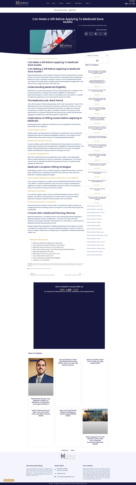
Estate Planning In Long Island (95, 209)
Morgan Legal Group (81, 484)
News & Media (78, 3)
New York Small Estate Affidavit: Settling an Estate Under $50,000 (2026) (97, 109)
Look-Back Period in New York (43, 256)
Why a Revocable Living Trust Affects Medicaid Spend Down (54, 249)
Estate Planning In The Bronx (94, 219)
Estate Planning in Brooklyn (94, 215)
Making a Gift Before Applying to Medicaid (47, 243)
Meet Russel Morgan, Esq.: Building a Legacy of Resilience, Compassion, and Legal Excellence (97, 72)
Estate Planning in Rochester (94, 228)
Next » (73, 450)
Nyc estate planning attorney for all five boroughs (97, 172)
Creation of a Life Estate (41, 260)
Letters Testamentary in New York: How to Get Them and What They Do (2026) (97, 99)
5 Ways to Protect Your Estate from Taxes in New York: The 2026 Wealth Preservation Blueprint (97, 146)
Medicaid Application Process (43, 252)
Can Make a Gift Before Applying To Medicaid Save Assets (40, 268)
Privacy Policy (71, 484)
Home (48, 3)
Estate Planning (33, 59)
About (53, 3)
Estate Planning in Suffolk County (96, 242)
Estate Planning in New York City (96, 212)
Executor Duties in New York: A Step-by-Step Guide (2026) (97, 90)
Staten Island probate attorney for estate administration (97, 181)
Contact (87, 3)
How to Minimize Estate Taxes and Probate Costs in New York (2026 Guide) (97, 155)
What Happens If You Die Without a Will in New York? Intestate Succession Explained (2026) (97, 119)
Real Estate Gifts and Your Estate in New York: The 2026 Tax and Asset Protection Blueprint (97, 128)
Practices (61, 3)
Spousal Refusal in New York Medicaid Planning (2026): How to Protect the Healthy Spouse (97, 82)
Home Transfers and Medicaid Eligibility (46, 258)
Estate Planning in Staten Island (95, 232)
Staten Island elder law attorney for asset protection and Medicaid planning (97, 198)
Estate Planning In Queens (94, 222)
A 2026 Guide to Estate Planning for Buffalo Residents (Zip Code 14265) (97, 137)
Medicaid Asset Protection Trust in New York (48, 247)
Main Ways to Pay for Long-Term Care (46, 254)
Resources (68, 3)
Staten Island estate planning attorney (97, 189)
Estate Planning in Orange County (96, 248)
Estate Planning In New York (94, 206)
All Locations (88, 466)
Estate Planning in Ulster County (95, 245)
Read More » (97, 76)
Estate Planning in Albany (93, 238)
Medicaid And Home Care (48, 59)
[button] (86, 33)
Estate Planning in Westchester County (97, 235)
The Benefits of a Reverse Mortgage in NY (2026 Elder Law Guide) (97, 164)
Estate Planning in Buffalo (94, 225)
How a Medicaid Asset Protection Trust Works (49, 245)
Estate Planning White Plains (94, 255)
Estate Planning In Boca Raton (95, 251)
